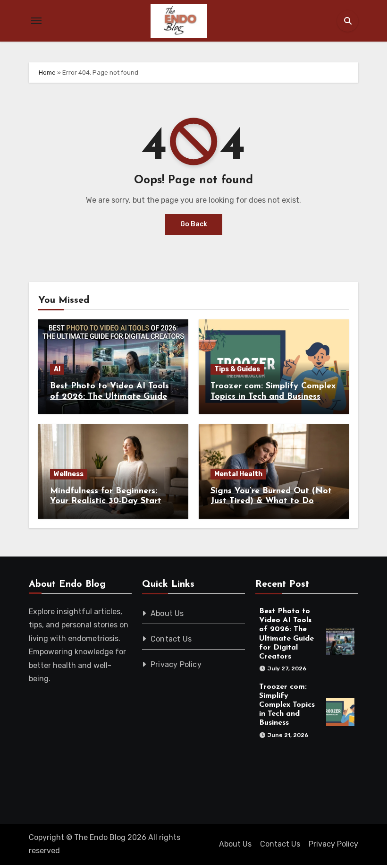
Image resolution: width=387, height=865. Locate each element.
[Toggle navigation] (36, 20)
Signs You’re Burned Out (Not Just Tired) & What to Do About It (271, 501)
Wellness (69, 474)
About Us (167, 613)
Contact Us (171, 638)
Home (47, 72)
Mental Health (238, 474)
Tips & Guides (237, 369)
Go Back (193, 224)
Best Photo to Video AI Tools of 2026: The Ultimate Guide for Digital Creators (109, 396)
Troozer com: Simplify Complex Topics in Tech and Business (287, 705)
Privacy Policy (176, 664)
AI (57, 369)
